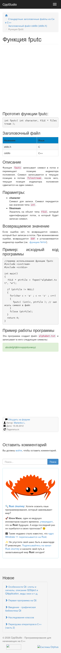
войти (19, 450)
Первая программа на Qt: (22, 600)
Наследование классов (21, 617)
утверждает (46, 521)
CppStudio (10, 4)
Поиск (53, 461)
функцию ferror (37, 242)
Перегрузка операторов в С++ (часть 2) (23, 625)
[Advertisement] (30, 76)
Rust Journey (16, 506)
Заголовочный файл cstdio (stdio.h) (27, 25)
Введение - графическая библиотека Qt (20, 608)
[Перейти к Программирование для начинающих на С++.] (6, 15)
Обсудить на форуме (19, 419)
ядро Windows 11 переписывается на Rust (29, 535)
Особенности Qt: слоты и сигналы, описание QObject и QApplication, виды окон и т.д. (21, 590)
